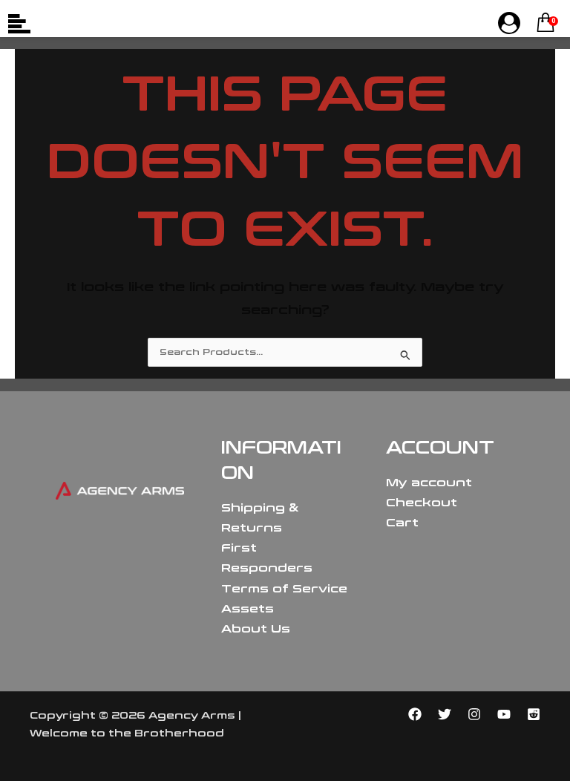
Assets (247, 608)
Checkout (421, 502)
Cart (402, 522)
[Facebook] (415, 714)
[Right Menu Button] (509, 24)
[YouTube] (504, 714)
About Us (255, 628)
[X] (444, 714)
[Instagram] (474, 714)
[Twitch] (533, 714)
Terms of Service (284, 588)
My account (429, 482)
